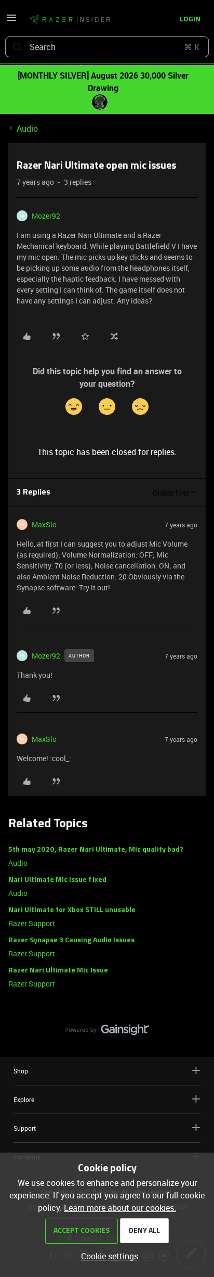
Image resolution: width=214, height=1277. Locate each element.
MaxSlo (44, 524)
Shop (21, 1071)
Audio (27, 128)
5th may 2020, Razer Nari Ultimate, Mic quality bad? (95, 849)
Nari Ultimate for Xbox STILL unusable (72, 910)
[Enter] (17, 46)
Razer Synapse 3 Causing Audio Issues (71, 940)
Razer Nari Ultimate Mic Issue (58, 970)
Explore (24, 1099)
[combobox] (107, 46)
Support (25, 1128)
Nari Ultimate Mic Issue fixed (57, 880)
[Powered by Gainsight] (107, 1032)
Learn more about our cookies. (120, 1207)
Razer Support (31, 923)
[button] (11, 21)
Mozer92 (46, 216)
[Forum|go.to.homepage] (69, 19)
